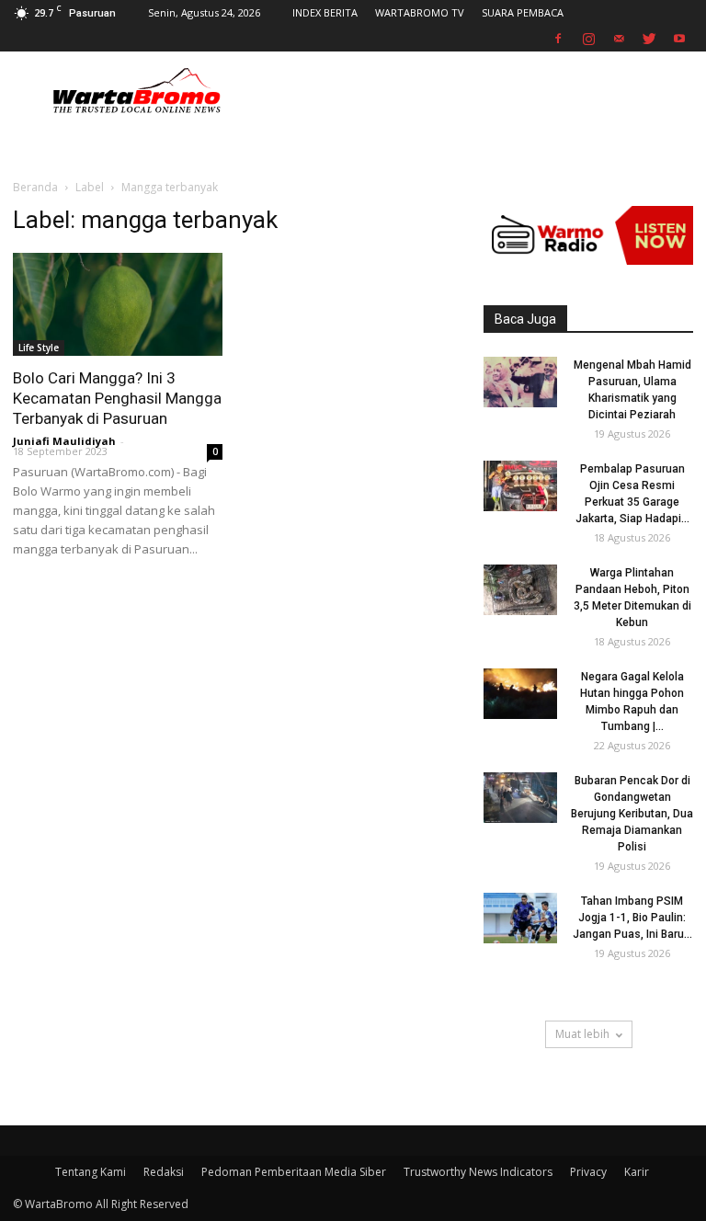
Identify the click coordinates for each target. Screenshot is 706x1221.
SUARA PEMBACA (523, 12)
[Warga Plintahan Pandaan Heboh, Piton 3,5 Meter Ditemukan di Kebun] (520, 590)
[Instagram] (588, 38)
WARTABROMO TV (419, 12)
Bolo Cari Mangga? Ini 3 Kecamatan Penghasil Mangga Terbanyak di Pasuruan (117, 398)
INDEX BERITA (325, 12)
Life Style (38, 347)
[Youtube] (679, 38)
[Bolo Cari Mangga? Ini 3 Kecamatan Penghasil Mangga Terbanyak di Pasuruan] (117, 304)
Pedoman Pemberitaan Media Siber (293, 1172)
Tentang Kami (90, 1172)
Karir (636, 1172)
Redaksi (163, 1172)
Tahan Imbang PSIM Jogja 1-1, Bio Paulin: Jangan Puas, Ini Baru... (632, 918)
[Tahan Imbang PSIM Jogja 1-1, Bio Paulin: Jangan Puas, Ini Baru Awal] (520, 918)
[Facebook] (558, 38)
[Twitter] (649, 38)
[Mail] (618, 38)
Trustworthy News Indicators (478, 1172)
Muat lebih (582, 1034)
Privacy (588, 1172)
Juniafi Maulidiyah (64, 441)
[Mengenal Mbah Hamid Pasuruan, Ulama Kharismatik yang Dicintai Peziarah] (520, 382)
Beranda (35, 187)
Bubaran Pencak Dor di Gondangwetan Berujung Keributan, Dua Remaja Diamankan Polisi (632, 813)
